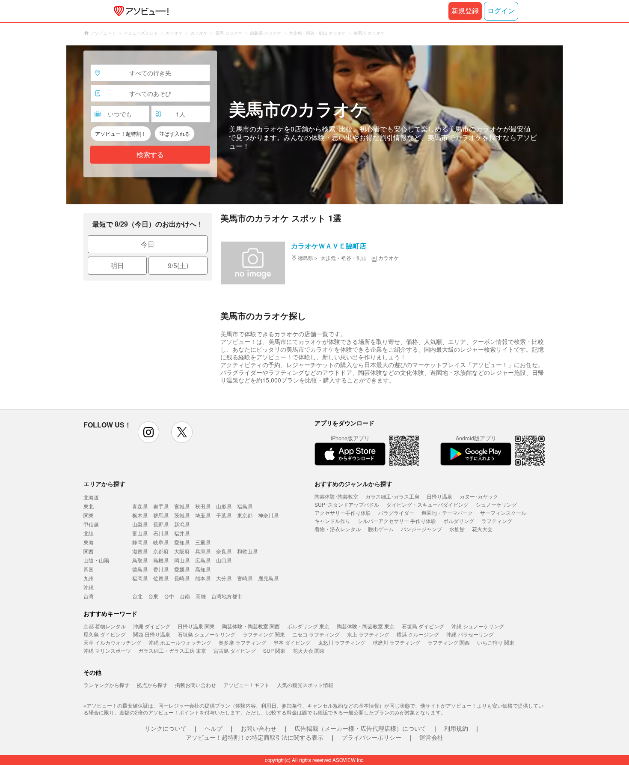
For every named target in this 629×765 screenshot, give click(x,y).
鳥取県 (140, 560)
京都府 (161, 551)
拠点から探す (152, 684)
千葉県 (223, 515)
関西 (88, 551)
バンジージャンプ (421, 528)
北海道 (91, 497)
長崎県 (182, 578)
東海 (88, 542)
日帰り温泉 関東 (196, 626)
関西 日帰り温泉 (151, 634)
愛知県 (182, 542)
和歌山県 (247, 551)
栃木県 (140, 515)
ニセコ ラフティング (316, 634)
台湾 (88, 596)
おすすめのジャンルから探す (353, 483)
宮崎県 (244, 578)
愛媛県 (182, 569)
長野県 (161, 524)
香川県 (161, 569)
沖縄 (88, 587)
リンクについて (166, 728)
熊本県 (203, 578)
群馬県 (161, 515)
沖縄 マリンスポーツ (107, 650)
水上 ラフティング (368, 634)
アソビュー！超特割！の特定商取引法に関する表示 (254, 737)
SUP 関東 (274, 650)
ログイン (501, 11)
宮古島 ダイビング (235, 650)
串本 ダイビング (292, 642)
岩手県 (161, 506)
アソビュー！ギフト (246, 684)
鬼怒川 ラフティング (341, 642)
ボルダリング (458, 520)
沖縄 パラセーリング (470, 634)
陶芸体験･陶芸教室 (336, 496)
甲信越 (91, 524)
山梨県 (140, 524)
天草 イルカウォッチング (112, 642)
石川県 (161, 533)
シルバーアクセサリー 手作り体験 (397, 520)
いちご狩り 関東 (495, 642)
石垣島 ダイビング (423, 626)
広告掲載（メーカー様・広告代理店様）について (360, 728)
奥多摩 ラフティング (242, 642)
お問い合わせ (258, 728)
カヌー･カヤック (479, 496)
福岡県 (140, 578)
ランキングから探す (106, 684)
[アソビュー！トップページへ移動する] (139, 11)
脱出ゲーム (381, 528)
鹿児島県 (268, 578)
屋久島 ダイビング (104, 634)
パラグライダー (396, 512)
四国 (88, 569)
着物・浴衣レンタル (337, 528)
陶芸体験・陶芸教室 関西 (251, 626)
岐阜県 (161, 542)
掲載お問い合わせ (195, 684)
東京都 (244, 515)
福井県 (182, 533)
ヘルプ (214, 728)
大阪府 (182, 551)
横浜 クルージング (418, 634)
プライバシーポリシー (371, 737)
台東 (153, 596)
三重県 (203, 542)
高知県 (203, 569)
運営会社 (431, 737)
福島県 (244, 506)
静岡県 (140, 542)
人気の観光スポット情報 (305, 684)
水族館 (457, 528)
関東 (88, 515)
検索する (150, 154)
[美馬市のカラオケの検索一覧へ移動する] (314, 124)
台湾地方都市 (226, 596)
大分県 (223, 578)
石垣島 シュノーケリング (206, 634)
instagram (148, 432)
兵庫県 (203, 551)
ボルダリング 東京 (308, 626)
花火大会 (482, 528)
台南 (185, 596)
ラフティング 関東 (264, 634)
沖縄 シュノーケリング (477, 626)
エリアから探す (104, 483)
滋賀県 (140, 551)
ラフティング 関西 (448, 642)
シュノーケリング (496, 504)
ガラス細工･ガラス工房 (392, 496)
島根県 (161, 560)
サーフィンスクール (503, 512)
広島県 (203, 560)
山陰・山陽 (96, 560)
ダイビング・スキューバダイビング (427, 504)
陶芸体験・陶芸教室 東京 (366, 626)
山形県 (223, 506)
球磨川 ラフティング (396, 642)
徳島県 (140, 569)
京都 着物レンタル (104, 626)
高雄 (201, 596)
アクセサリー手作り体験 (342, 512)
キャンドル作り (332, 520)
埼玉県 (203, 515)
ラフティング (496, 520)
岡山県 (182, 560)
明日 (117, 265)
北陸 (88, 533)
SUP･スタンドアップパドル (346, 504)
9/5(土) (178, 265)
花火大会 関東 (309, 650)
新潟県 (182, 524)
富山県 (140, 533)
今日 (147, 244)
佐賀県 (161, 578)
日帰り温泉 (439, 496)
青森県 (140, 506)
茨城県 (182, 515)
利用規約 (456, 728)
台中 (169, 596)
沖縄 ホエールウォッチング (179, 642)
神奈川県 (268, 515)
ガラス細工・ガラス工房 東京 (172, 650)
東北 (88, 506)
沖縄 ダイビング (151, 626)
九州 (88, 578)
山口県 (223, 560)
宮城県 (182, 506)
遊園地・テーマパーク (447, 512)
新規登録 (465, 11)
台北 (137, 596)
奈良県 (223, 551)
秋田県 (203, 506)
